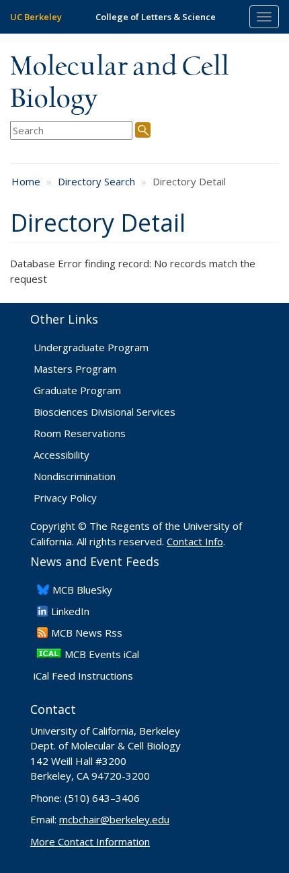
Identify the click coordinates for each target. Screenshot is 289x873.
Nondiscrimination (75, 476)
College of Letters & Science (155, 17)
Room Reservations (80, 433)
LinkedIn (70, 611)
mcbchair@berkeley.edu (114, 819)
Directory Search (96, 181)
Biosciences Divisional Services (104, 411)
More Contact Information (90, 841)
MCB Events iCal (102, 654)
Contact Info (195, 541)
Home (25, 181)
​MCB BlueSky (82, 589)
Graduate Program (77, 390)
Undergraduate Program (91, 347)
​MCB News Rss (86, 632)
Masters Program (75, 368)
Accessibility (61, 454)
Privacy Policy (65, 497)
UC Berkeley (36, 17)
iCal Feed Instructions (83, 675)
